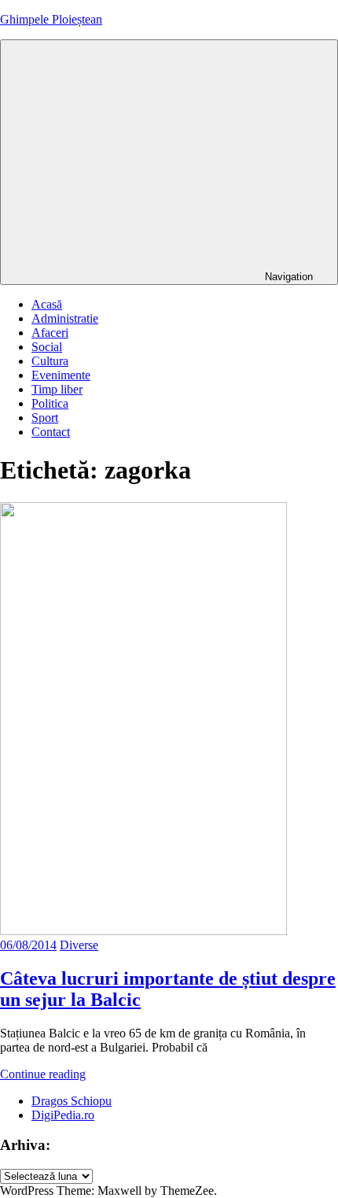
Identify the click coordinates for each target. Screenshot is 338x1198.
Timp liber (57, 389)
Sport (44, 417)
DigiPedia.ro (62, 1115)
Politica (49, 403)
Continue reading (43, 1074)
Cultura (49, 361)
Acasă (46, 304)
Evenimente (60, 375)
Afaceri (49, 332)
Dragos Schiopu (71, 1100)
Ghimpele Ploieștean (51, 19)
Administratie (64, 318)
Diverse (79, 945)
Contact (50, 431)
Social (46, 346)
